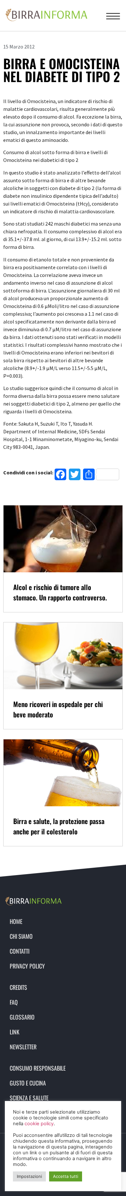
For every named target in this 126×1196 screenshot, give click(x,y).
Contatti (19, 951)
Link (14, 1032)
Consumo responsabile (38, 1068)
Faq (14, 1002)
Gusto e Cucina (28, 1083)
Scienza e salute (29, 1098)
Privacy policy (27, 966)
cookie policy (39, 1124)
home (16, 921)
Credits (18, 987)
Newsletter (23, 1047)
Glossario (22, 1017)
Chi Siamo (21, 936)
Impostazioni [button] (29, 1176)
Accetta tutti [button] (65, 1176)
